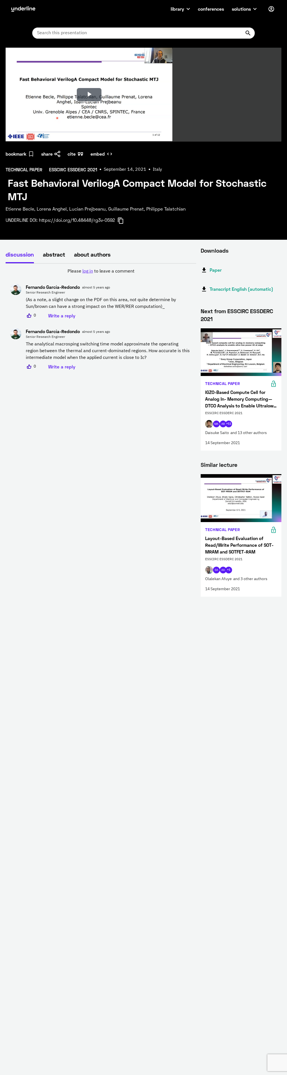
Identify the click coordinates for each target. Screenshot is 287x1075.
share (47, 153)
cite (72, 153)
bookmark (16, 153)
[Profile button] (271, 8)
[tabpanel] (101, 319)
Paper (216, 270)
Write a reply (61, 315)
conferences (211, 8)
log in (87, 271)
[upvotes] (29, 315)
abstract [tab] (54, 254)
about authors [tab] (92, 254)
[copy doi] (124, 220)
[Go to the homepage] (23, 9)
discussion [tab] (20, 254)
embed (98, 153)
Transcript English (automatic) (241, 289)
